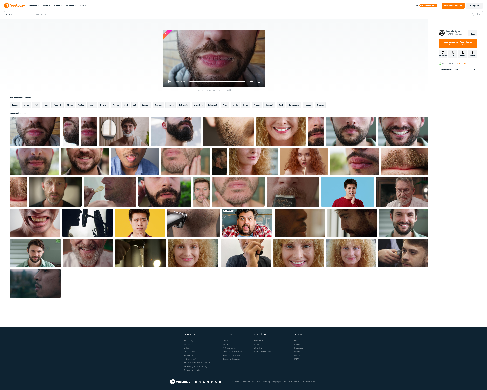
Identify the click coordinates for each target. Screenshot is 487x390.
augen (116, 105)
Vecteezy (187, 344)
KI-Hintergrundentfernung (195, 366)
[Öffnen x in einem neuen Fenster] (216, 382)
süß (126, 105)
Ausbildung (189, 355)
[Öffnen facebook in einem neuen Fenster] (196, 382)
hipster (308, 105)
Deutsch (297, 351)
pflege (70, 105)
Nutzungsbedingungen (272, 382)
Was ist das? (461, 63)
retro (245, 105)
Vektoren (33, 5)
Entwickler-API (190, 359)
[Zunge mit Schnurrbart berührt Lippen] (404, 161)
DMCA (225, 344)
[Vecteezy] (14, 5)
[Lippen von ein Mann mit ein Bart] (35, 131)
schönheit (212, 105)
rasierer (158, 105)
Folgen (472, 34)
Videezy (187, 348)
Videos (57, 5)
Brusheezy (188, 340)
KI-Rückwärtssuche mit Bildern (197, 362)
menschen (198, 105)
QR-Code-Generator (192, 370)
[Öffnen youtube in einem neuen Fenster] (220, 382)
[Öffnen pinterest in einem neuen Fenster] (208, 382)
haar (46, 105)
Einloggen (474, 5)
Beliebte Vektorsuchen (232, 351)
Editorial (70, 5)
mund (92, 105)
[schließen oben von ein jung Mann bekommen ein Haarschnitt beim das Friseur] (403, 253)
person (170, 105)
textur (81, 105)
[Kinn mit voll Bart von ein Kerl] (176, 131)
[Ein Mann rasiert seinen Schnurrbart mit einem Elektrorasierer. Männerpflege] (246, 253)
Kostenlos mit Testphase (458, 43)
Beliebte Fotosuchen (231, 355)
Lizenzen (226, 340)
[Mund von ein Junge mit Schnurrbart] (354, 161)
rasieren (145, 105)
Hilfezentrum (259, 340)
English (297, 340)
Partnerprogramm (230, 348)
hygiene (103, 105)
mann (26, 105)
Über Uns (258, 348)
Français (297, 355)
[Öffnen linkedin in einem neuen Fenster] (204, 382)
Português (298, 348)
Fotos (45, 5)
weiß (225, 105)
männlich (57, 105)
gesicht (320, 105)
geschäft (269, 105)
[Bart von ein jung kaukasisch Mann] (228, 131)
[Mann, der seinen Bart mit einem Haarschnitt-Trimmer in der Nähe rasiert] (193, 223)
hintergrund (293, 105)
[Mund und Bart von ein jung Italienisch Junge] (34, 161)
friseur (257, 105)
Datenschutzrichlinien (291, 382)
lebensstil (183, 105)
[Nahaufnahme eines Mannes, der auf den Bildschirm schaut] (352, 223)
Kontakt (257, 344)
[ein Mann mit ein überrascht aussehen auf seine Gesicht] (247, 223)
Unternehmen (190, 351)
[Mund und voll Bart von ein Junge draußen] (316, 131)
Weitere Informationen (449, 69)
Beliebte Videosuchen (232, 359)
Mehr (82, 5)
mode (235, 105)
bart (36, 105)
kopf (281, 105)
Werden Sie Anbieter (263, 351)
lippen (15, 105)
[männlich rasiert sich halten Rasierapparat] (293, 192)
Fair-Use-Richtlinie (308, 382)
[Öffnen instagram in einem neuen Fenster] (200, 382)
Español (297, 344)
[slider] (217, 81)
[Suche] (472, 14)
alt (134, 105)
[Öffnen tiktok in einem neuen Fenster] (212, 382)
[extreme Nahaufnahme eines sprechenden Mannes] (300, 223)
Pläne (415, 5)
